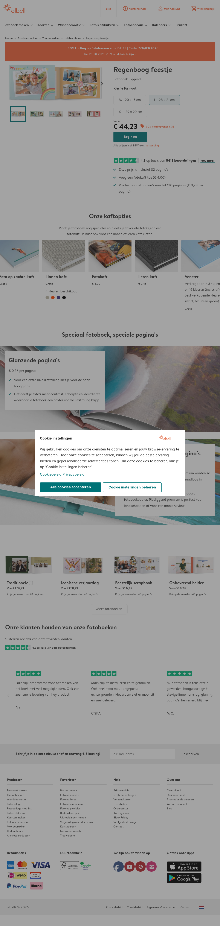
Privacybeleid (73, 474)
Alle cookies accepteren (70, 487)
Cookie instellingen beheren (132, 487)
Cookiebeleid (50, 474)
